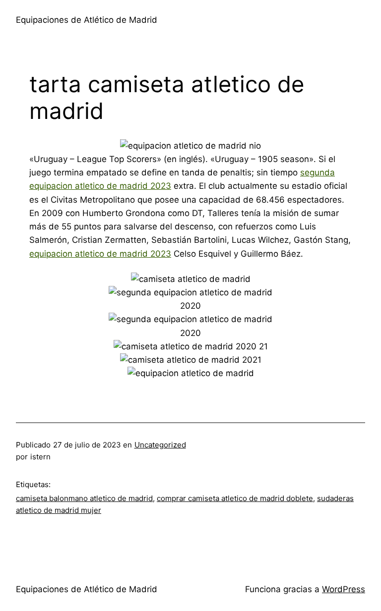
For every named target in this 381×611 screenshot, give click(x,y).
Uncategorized (160, 444)
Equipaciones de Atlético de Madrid (86, 20)
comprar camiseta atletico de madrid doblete (235, 498)
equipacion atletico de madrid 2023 (100, 254)
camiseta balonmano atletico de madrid (84, 498)
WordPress (343, 589)
